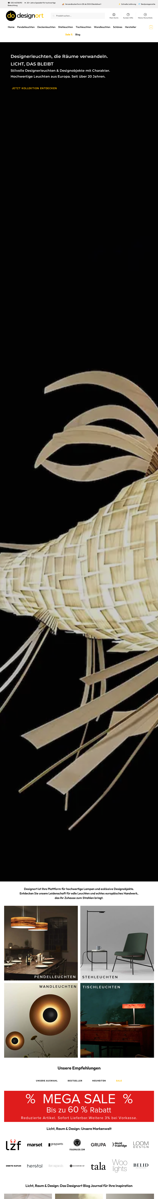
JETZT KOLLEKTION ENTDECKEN (34, 88)
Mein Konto (114, 18)
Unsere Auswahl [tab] (47, 1080)
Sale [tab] (119, 1080)
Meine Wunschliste (145, 18)
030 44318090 (16, 3)
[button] (146, 27)
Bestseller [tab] (75, 1080)
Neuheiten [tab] (99, 1080)
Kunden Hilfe (128, 18)
